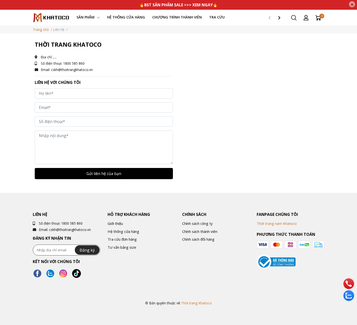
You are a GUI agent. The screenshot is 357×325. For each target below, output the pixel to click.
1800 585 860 (74, 63)
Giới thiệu (115, 223)
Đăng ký (87, 250)
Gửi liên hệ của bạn (103, 173)
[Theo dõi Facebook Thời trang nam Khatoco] (37, 273)
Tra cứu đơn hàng (122, 239)
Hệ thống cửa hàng (123, 231)
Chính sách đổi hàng (198, 239)
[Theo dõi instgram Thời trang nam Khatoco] (63, 273)
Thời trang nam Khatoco (277, 223)
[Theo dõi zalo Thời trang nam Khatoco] (50, 273)
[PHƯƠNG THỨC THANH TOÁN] (290, 245)
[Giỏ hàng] (318, 17)
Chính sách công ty (197, 223)
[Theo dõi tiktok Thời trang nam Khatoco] (76, 273)
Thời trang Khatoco (196, 303)
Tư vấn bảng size (122, 247)
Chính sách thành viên (199, 231)
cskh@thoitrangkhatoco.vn (72, 69)
